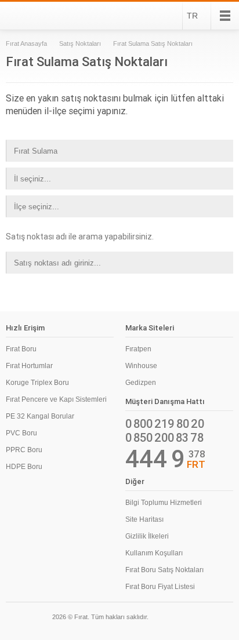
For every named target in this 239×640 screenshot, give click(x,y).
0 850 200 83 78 (164, 438)
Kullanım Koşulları (154, 553)
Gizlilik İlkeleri (147, 536)
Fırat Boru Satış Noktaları (164, 570)
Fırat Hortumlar (29, 366)
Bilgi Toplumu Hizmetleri (163, 503)
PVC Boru (21, 433)
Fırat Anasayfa (26, 43)
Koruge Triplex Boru (37, 383)
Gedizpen (140, 383)
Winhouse (141, 366)
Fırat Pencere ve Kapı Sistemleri (56, 399)
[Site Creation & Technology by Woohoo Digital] (217, 618)
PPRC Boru (24, 450)
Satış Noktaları (80, 43)
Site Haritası (144, 519)
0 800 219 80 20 (164, 424)
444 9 (155, 459)
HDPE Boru (24, 467)
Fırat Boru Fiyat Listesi (160, 587)
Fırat (37, 15)
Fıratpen (138, 349)
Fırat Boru (21, 349)
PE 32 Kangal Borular (40, 416)
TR (192, 15)
